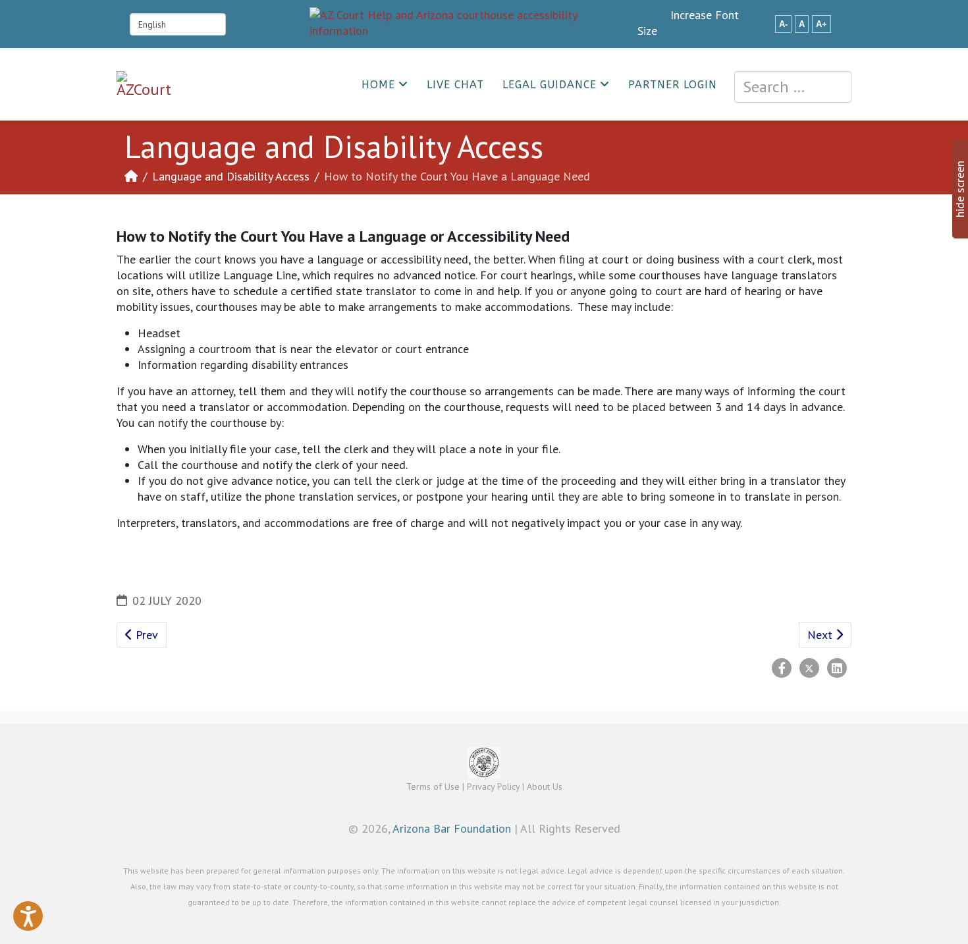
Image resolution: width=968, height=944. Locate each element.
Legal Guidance (549, 84)
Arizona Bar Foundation (451, 828)
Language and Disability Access (230, 176)
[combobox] (792, 87)
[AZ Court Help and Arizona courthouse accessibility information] (473, 23)
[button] (28, 916)
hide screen (959, 189)
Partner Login (672, 84)
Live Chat (455, 84)
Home (378, 84)
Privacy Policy (493, 786)
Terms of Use (433, 786)
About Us (544, 786)
